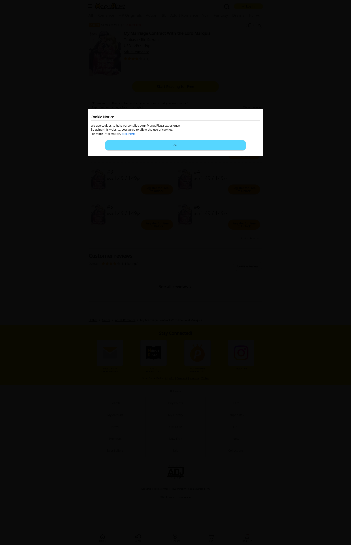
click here (128, 134)
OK (175, 145)
